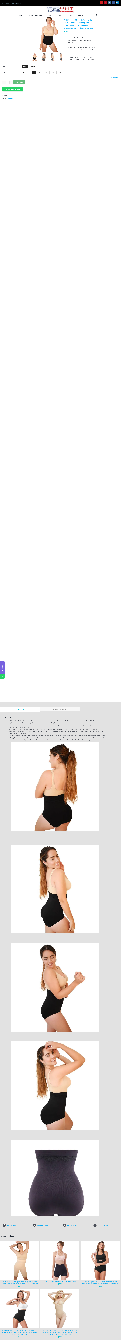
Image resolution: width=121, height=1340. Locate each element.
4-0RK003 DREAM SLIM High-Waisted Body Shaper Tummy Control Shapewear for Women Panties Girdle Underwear (19, 1283)
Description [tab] (20, 709)
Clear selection (114, 77)
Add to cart (19, 82)
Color (3, 66)
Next (60, 34)
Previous (31, 34)
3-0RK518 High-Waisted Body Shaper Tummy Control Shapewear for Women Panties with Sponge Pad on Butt (100, 1283)
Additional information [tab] (60, 709)
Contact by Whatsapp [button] (14, 89)
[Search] (96, 15)
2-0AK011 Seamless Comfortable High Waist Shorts (60, 1282)
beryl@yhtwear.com (16, 3)
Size (3, 72)
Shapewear (11, 98)
